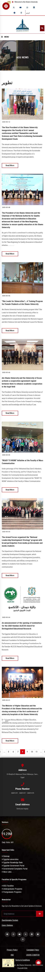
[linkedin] (34, 7)
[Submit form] (39, 914)
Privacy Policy (12, 950)
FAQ (12, 955)
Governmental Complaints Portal (15, 869)
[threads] (21, 12)
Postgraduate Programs (12, 892)
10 (32, 752)
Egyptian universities (10, 859)
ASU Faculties (8, 886)
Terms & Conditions (22, 960)
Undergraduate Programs (12, 889)
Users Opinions (7, 925)
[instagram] (27, 7)
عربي (28, 13)
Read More (10, 165)
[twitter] (13, 7)
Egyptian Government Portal (13, 865)
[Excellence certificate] (8, 963)
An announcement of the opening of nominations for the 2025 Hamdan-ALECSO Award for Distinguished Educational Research (22, 626)
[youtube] (20, 7)
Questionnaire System (10, 920)
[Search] (42, 28)
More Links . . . (8, 872)
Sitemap (6, 856)
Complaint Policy (33, 950)
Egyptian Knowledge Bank (13, 862)
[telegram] (14, 12)
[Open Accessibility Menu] (6, 6)
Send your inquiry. (22, 809)
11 (37, 752)
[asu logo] (22, 25)
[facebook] (7, 934)
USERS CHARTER (32, 955)
